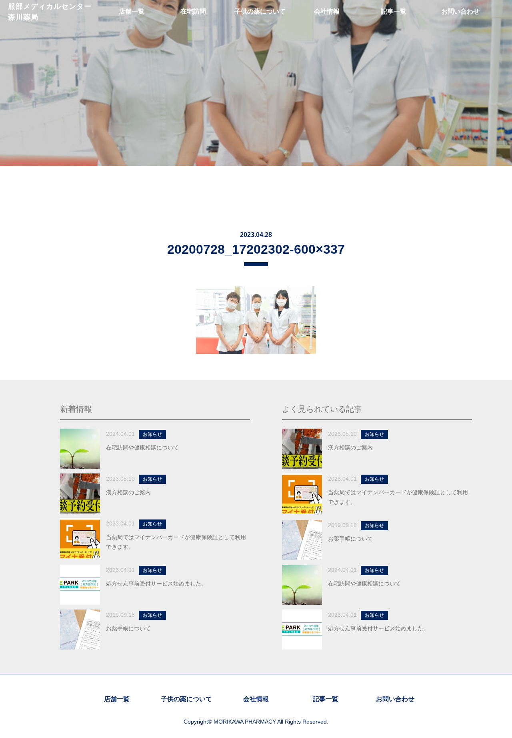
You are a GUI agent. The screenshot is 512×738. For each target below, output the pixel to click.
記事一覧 (325, 699)
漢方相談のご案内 (128, 492)
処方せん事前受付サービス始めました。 (156, 583)
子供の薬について (186, 699)
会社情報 (256, 699)
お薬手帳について (128, 628)
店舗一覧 (117, 699)
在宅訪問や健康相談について (142, 447)
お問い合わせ (395, 699)
